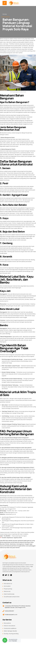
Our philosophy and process (11, 596)
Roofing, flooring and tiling (11, 633)
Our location (7, 586)
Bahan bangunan (4, 38)
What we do (7, 591)
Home (5, 14)
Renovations (7, 623)
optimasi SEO (16, 534)
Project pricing (8, 589)
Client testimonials (9, 594)
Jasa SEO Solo (4, 540)
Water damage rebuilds (10, 631)
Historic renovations (9, 625)
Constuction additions (10, 628)
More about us (8, 583)
